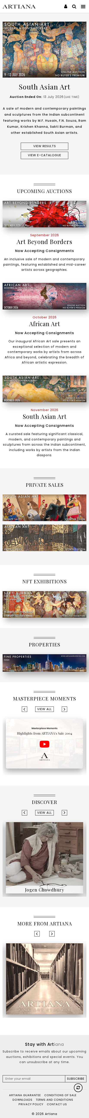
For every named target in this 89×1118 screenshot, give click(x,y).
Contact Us (57, 1104)
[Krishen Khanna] (44, 857)
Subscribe (75, 1079)
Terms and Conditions (54, 1100)
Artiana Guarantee (25, 1095)
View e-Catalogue (44, 155)
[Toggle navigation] (83, 6)
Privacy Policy (31, 1104)
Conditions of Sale (60, 1095)
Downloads (22, 1100)
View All (44, 709)
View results (44, 146)
